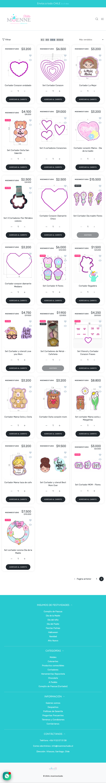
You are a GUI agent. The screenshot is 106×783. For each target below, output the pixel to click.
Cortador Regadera (88, 285)
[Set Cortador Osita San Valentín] (18, 132)
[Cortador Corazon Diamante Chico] (53, 198)
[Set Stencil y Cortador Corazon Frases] (88, 333)
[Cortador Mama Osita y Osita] (18, 399)
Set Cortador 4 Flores (53, 285)
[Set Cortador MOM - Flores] (88, 467)
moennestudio (57, 776)
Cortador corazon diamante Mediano (18, 285)
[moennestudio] (18, 18)
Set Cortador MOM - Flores (88, 484)
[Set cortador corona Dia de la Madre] (18, 532)
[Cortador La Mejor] (88, 67)
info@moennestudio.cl (62, 746)
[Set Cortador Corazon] (53, 67)
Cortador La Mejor (87, 85)
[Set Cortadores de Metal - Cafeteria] (53, 333)
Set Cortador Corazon (53, 85)
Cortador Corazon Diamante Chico (52, 217)
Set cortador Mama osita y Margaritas (88, 418)
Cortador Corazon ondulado (18, 85)
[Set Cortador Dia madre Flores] (88, 198)
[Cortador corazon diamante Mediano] (18, 266)
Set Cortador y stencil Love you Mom (18, 352)
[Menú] (102, 19)
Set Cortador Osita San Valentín (18, 151)
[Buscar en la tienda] (97, 19)
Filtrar (8, 39)
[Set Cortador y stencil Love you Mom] (18, 333)
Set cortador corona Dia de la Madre (18, 551)
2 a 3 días (65, 4)
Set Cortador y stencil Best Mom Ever (53, 483)
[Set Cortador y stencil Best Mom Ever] (53, 464)
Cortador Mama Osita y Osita (18, 417)
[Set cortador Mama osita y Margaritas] (88, 399)
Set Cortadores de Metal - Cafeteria (53, 352)
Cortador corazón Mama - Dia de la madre (88, 149)
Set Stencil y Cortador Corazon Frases (87, 352)
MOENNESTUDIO (12, 49)
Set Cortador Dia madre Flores (87, 215)
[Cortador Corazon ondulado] (18, 67)
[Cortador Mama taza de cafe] (18, 464)
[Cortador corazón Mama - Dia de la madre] (88, 130)
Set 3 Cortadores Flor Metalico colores (18, 219)
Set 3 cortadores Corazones (52, 148)
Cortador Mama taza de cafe (18, 482)
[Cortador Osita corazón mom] (53, 399)
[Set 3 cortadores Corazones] (53, 130)
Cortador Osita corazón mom (53, 417)
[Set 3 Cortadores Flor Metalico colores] (18, 200)
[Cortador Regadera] (88, 268)
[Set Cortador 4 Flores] (53, 268)
